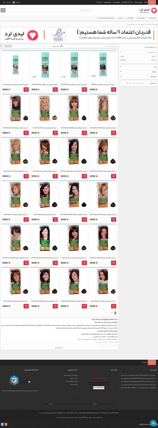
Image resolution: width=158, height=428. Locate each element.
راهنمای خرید (116, 2)
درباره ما (144, 362)
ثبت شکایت (152, 362)
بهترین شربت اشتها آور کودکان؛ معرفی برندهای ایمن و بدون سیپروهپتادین (136, 375)
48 (133, 83)
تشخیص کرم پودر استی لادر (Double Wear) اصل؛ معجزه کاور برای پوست (136, 378)
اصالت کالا (153, 77)
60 (130, 83)
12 (142, 83)
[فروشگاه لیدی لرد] (147, 10)
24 (139, 83)
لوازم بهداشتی (141, 18)
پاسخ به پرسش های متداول (71, 375)
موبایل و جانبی (152, 18)
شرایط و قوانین (107, 2)
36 (136, 83)
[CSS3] (2, 424)
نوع (155, 67)
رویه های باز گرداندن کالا (72, 381)
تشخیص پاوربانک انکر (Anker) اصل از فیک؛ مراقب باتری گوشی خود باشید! (136, 381)
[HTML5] (6, 424)
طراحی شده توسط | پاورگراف (146, 424)
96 (127, 83)
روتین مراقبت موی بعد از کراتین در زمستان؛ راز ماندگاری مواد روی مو (138, 385)
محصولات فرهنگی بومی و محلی (106, 18)
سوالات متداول (74, 378)
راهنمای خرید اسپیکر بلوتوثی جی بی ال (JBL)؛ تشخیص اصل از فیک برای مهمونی (134, 388)
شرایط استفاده (74, 385)
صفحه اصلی (152, 2)
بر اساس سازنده (152, 52)
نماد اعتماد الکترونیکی (127, 2)
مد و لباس (120, 18)
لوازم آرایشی (130, 18)
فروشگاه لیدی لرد (83, 418)
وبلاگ (145, 2)
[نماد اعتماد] (79, 35)
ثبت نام (9, 2)
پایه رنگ (154, 72)
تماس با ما (99, 2)
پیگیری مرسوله (138, 2)
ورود (4, 2)
